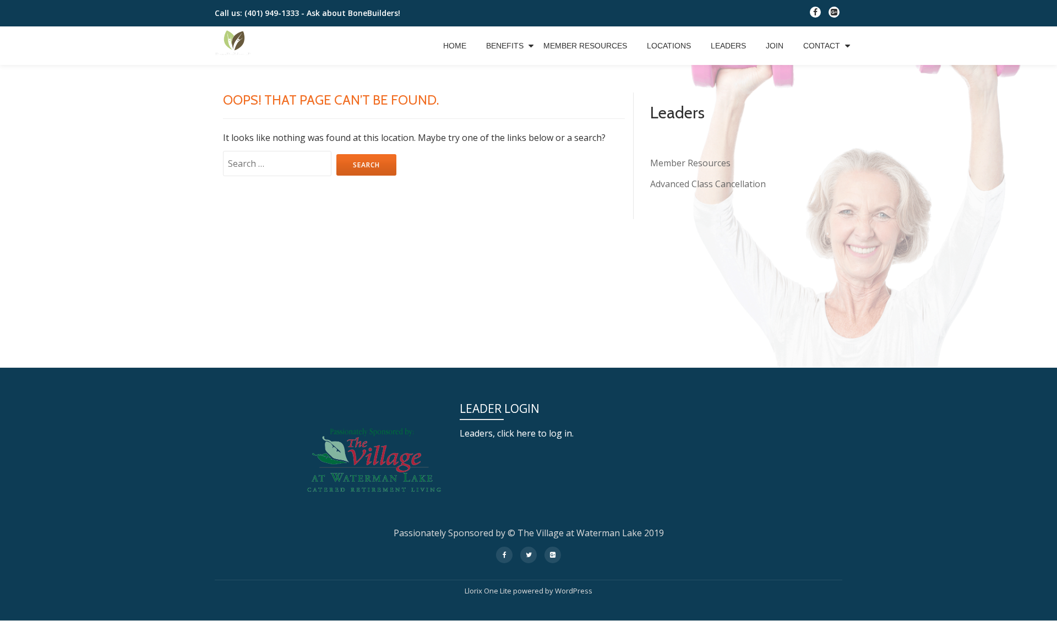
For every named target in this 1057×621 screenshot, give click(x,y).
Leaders (728, 45)
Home (454, 45)
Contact (821, 45)
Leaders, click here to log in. (517, 433)
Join (774, 45)
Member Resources (585, 45)
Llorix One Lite (489, 591)
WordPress (573, 591)
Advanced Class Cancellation (708, 184)
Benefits (505, 45)
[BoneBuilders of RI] (236, 45)
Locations (669, 45)
